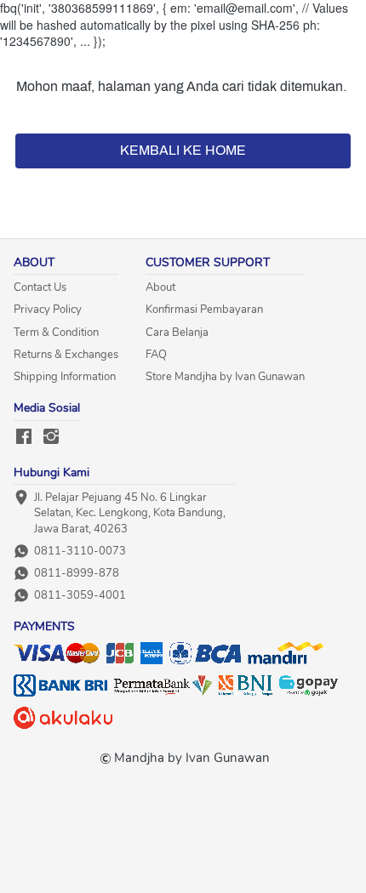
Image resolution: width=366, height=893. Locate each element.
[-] (24, 437)
